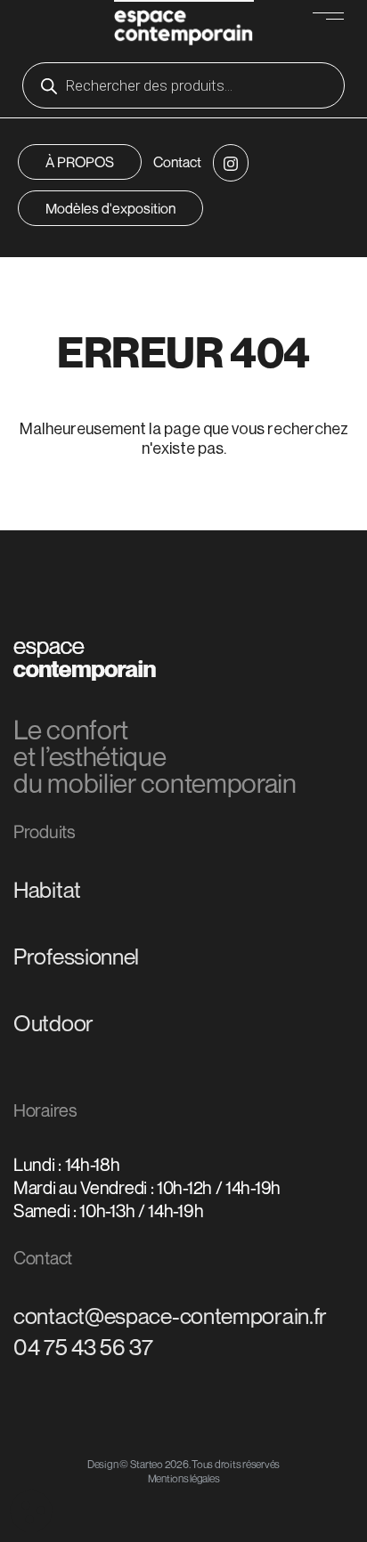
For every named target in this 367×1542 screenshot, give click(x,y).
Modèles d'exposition (110, 208)
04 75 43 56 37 (83, 1347)
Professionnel (76, 956)
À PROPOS (79, 162)
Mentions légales (184, 1478)
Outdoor (53, 1023)
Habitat (47, 889)
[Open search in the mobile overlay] (183, 85)
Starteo (146, 1464)
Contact (177, 162)
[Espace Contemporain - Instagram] (231, 163)
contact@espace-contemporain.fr (170, 1316)
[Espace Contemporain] (184, 25)
